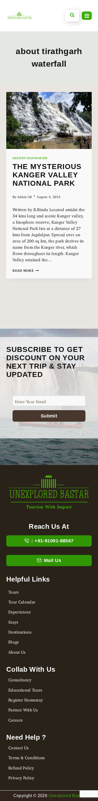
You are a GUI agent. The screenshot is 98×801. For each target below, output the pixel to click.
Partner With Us (23, 708)
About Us (17, 651)
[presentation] (49, 120)
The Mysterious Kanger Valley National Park (47, 174)
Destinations (19, 630)
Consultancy (20, 678)
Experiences (19, 610)
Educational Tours (25, 688)
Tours (13, 591)
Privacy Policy (21, 776)
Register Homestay (25, 698)
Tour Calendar (21, 600)
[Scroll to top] (8, 774)
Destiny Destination (30, 157)
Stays (13, 621)
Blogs (13, 640)
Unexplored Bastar (67, 795)
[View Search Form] (72, 15)
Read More (26, 269)
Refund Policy (21, 766)
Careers (15, 719)
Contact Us (18, 746)
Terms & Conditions (26, 756)
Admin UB (24, 196)
